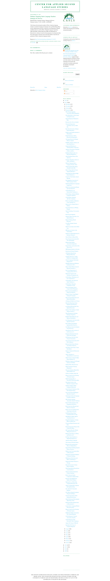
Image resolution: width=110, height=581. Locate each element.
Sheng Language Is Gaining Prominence (71, 367)
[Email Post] (37, 42)
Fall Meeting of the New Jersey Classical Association (72, 338)
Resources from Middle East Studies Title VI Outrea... (71, 479)
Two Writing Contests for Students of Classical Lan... (72, 327)
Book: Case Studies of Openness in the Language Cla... (72, 201)
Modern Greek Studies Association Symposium (71, 243)
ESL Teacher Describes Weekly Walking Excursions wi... (72, 430)
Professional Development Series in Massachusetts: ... (72, 503)
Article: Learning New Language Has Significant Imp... (72, 486)
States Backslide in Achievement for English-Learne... (72, 115)
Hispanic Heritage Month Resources (71, 220)
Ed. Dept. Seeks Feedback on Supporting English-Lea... (71, 437)
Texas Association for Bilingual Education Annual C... (72, 393)
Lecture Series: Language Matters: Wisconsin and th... (72, 506)
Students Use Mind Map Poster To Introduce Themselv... (72, 234)
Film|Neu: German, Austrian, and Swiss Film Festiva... (72, 143)
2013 (66, 102)
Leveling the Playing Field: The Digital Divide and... (72, 307)
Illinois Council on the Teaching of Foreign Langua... (72, 376)
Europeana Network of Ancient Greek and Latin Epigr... (72, 334)
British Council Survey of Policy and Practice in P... (72, 434)
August (67, 529)
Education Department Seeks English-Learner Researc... (71, 303)
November (68, 106)
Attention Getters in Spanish (71, 440)
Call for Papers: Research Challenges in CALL (71, 284)
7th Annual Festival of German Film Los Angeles (72, 139)
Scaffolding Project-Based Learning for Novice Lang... (72, 413)
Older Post (59, 87)
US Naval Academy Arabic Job (72, 373)
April (67, 536)
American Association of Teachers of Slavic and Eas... (72, 150)
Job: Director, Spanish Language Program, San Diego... (72, 493)
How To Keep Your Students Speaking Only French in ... (72, 324)
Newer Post (32, 87)
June (67, 532)
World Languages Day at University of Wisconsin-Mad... (72, 379)
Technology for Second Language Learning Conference (72, 396)
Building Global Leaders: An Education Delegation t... (71, 153)
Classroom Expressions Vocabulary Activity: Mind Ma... (72, 125)
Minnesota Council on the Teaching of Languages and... (72, 274)
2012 (66, 545)
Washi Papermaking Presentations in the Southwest (72, 469)
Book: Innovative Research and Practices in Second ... (72, 406)
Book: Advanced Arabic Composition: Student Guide (72, 475)
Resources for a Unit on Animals (72, 122)
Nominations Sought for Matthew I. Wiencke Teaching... (72, 455)
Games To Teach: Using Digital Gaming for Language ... (72, 294)
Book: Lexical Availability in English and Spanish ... (72, 291)
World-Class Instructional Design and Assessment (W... (72, 187)
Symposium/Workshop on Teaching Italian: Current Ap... (72, 146)
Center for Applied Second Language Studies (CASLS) (71, 51)
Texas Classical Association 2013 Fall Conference (72, 341)
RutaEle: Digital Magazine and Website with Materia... (72, 317)
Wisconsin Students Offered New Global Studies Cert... (72, 370)
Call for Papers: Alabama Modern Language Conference (72, 194)
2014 (66, 100)
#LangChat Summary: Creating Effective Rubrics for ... (72, 420)
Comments (67, 93)
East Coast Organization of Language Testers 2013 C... (72, 271)
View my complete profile (69, 68)
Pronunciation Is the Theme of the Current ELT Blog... (72, 427)
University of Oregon (67, 56)
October (67, 108)
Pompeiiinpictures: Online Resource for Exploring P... (71, 136)
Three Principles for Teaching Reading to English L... (71, 314)
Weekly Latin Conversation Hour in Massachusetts (72, 451)
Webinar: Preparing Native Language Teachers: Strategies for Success (43, 17)
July (67, 530)
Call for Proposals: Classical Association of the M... (71, 516)
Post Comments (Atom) (40, 90)
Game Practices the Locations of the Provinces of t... (72, 331)
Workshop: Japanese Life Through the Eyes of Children (72, 362)
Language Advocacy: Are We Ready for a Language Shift (72, 257)
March (67, 538)
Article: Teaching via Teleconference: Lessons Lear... (72, 355)
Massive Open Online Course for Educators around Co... (72, 267)
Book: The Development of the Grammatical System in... (72, 403)
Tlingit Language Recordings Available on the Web (72, 167)
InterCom (70, 27)
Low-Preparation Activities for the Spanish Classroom (72, 320)
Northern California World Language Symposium (71, 386)
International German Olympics (72, 251)
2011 (66, 547)
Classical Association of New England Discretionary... (71, 496)
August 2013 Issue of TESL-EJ (72, 523)
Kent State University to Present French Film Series (72, 129)
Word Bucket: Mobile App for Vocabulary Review (72, 417)
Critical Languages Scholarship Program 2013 (72, 260)
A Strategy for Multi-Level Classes (73, 301)
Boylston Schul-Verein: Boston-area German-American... (72, 344)
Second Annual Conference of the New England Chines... (72, 389)
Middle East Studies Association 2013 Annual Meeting (72, 513)
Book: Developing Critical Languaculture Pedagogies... (72, 288)
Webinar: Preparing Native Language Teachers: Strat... (72, 163)
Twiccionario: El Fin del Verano (72, 442)
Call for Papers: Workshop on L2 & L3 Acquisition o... (72, 277)
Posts (66, 91)
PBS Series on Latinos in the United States (71, 230)
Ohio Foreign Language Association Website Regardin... (73, 112)
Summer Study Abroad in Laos (72, 364)
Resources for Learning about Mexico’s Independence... (71, 445)
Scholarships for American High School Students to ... (72, 174)
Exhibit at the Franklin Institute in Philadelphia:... (72, 133)
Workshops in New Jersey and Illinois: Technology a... (72, 458)
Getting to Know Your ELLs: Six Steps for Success (72, 217)
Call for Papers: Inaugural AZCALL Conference (71, 198)
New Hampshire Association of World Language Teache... (72, 181)
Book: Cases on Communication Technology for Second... (72, 410)
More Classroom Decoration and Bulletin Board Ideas (72, 298)
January (67, 542)
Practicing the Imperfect (70, 214)
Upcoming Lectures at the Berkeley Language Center (72, 382)
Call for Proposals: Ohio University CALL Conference (72, 520)
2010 (66, 549)
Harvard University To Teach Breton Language (71, 465)
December (68, 104)
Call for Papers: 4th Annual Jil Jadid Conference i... (72, 281)
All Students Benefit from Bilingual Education (71, 253)
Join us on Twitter (69, 84)
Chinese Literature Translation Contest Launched (72, 472)
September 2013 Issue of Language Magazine (71, 525)
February (68, 540)
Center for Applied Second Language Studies (55, 6)
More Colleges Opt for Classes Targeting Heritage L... (72, 170)
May (67, 534)
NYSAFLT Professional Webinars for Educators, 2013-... (72, 264)
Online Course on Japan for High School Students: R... (72, 358)
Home (46, 87)
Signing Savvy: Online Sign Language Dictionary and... (72, 482)
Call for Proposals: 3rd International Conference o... (72, 191)
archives (73, 40)
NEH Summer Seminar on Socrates (72, 249)
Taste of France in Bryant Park (72, 237)
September (68, 110)
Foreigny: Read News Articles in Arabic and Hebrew (72, 160)
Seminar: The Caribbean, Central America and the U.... (72, 310)
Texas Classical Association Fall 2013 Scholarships (72, 239)
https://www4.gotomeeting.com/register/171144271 (45, 39)
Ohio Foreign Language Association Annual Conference (73, 400)
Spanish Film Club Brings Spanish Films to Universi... (73, 448)
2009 (66, 551)
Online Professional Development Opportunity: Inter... (72, 499)
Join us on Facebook (69, 80)
